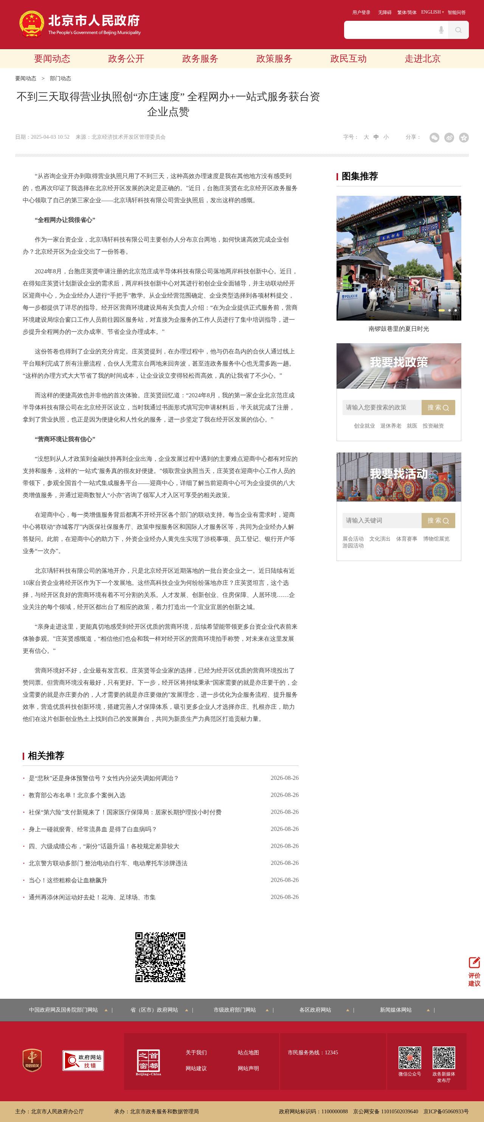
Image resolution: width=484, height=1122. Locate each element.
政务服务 (200, 59)
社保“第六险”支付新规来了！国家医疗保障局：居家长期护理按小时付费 (125, 812)
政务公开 (126, 59)
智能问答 (457, 12)
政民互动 (348, 59)
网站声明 (248, 1068)
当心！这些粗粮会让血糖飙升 (68, 880)
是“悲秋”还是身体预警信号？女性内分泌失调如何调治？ (104, 778)
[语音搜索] (441, 30)
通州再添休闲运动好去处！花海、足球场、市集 (92, 897)
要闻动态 (52, 59)
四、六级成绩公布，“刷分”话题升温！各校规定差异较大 (104, 846)
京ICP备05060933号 (446, 1111)
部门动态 (60, 78)
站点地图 (248, 1052)
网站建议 (196, 1068)
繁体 (401, 12)
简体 (412, 12)
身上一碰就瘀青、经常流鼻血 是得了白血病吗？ (93, 829)
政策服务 (274, 59)
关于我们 (196, 1052)
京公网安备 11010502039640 (385, 1111)
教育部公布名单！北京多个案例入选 (77, 795)
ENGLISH (431, 12)
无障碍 (385, 12)
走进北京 (423, 59)
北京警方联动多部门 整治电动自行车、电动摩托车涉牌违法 (108, 863)
